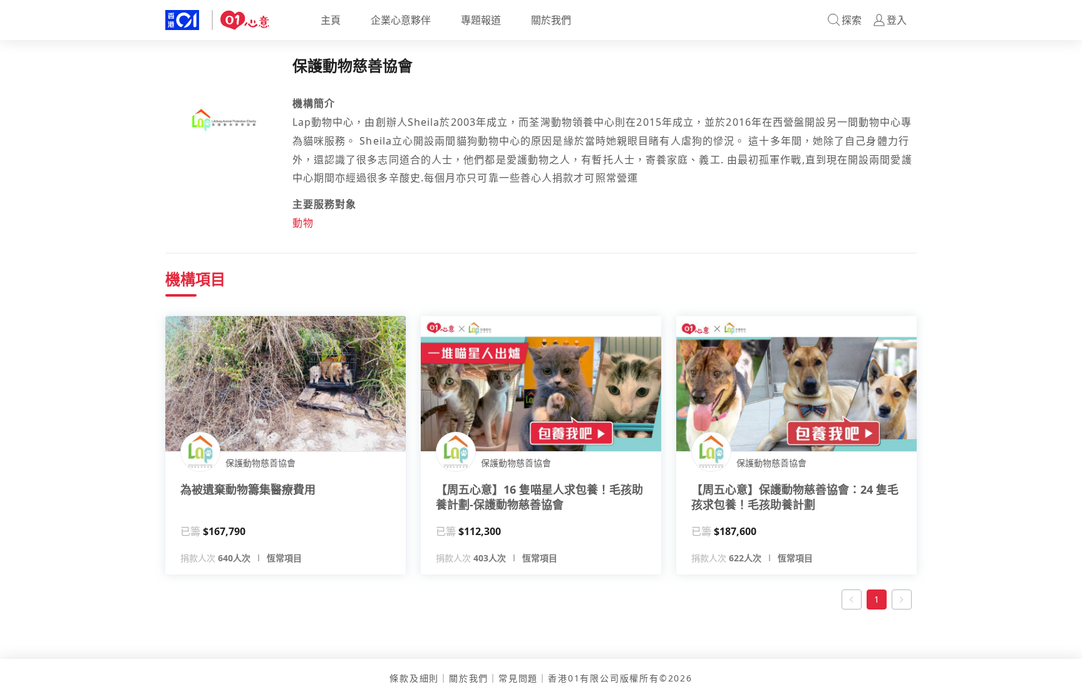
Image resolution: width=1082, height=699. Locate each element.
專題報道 (481, 20)
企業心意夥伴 (401, 20)
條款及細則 (414, 678)
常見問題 (518, 678)
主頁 (331, 20)
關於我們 (551, 20)
